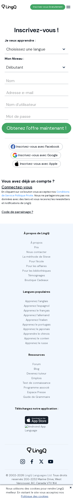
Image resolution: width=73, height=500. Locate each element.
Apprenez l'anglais (36, 301)
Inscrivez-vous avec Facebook (36, 147)
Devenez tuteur (36, 373)
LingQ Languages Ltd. (38, 475)
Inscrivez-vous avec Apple (37, 164)
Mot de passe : (14, 115)
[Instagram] (22, 461)
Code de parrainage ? (17, 212)
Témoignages (36, 275)
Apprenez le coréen (36, 338)
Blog (36, 369)
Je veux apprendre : (20, 40)
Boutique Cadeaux (36, 280)
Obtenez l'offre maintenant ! (36, 128)
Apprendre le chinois (36, 333)
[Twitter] (41, 461)
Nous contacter (36, 252)
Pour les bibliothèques (36, 270)
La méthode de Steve (36, 256)
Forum (37, 364)
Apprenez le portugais (36, 324)
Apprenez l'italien (36, 320)
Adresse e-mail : (15, 91)
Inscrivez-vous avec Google (37, 155)
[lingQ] (9, 7)
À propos (36, 242)
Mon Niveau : (14, 59)
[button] (36, 49)
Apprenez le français (37, 310)
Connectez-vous (17, 187)
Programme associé (36, 387)
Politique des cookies (34, 496)
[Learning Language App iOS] (36, 420)
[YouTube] (50, 461)
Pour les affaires (36, 266)
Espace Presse (36, 392)
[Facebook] (32, 461)
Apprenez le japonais (36, 329)
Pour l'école (36, 261)
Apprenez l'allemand (36, 315)
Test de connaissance (36, 383)
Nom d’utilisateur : (16, 103)
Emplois (37, 378)
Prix (36, 247)
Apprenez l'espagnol (36, 306)
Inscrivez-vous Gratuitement (47, 6)
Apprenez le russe (36, 343)
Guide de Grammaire (36, 397)
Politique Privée (24, 195)
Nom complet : (13, 79)
